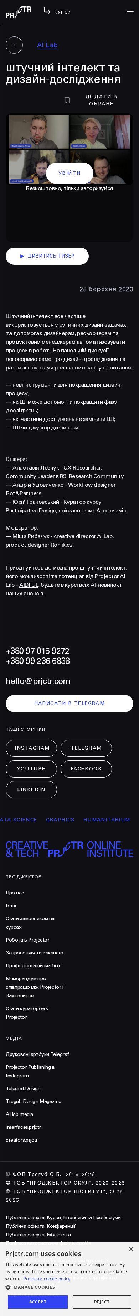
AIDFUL (28, 584)
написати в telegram (69, 703)
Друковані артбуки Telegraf (37, 1054)
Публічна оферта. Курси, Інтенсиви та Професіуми (63, 1218)
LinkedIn (31, 789)
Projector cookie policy (47, 1279)
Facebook (86, 769)
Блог (11, 906)
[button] (69, 1287)
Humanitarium (101, 820)
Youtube (31, 769)
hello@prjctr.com (38, 681)
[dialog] (69, 1279)
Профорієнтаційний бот (33, 966)
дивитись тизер (47, 256)
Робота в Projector (27, 940)
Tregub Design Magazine (33, 1101)
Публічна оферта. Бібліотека (38, 1235)
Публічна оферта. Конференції (41, 1226)
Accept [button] (37, 1302)
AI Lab (47, 45)
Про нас (15, 893)
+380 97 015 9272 (37, 651)
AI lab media (19, 1114)
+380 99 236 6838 (38, 661)
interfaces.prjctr (23, 1127)
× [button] (131, 1249)
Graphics (54, 820)
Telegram (86, 748)
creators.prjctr (22, 1140)
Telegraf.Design (23, 1089)
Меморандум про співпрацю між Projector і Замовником (34, 987)
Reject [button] (101, 1302)
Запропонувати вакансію (34, 953)
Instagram (32, 748)
